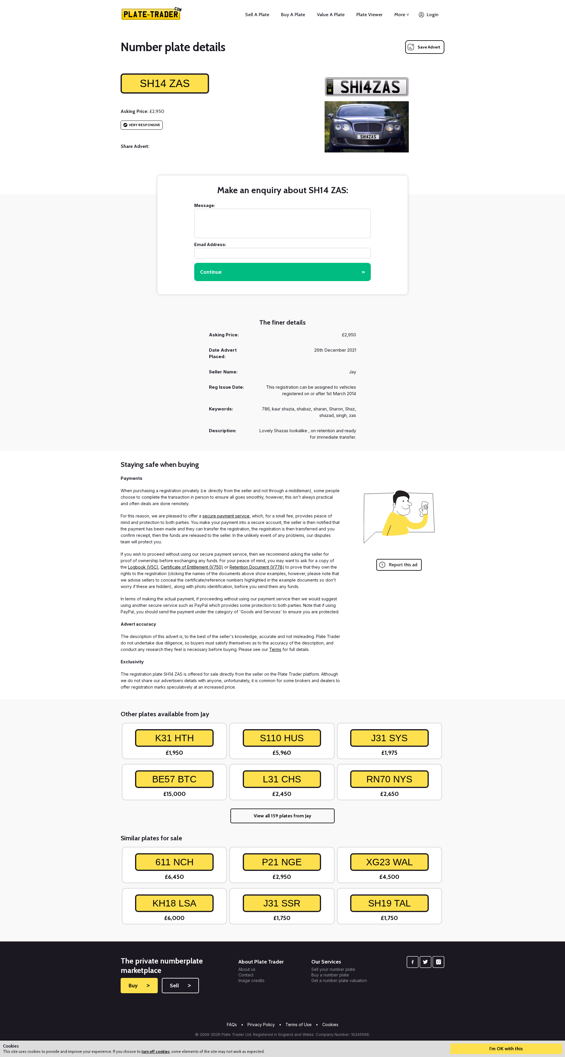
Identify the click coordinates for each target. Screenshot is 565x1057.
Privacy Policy (261, 1024)
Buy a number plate (330, 975)
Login (432, 14)
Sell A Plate (257, 14)
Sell (180, 985)
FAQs (232, 1024)
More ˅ (401, 14)
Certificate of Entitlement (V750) (192, 567)
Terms (275, 649)
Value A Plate (331, 14)
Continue (282, 272)
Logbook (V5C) (143, 567)
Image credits (251, 980)
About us (246, 969)
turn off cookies (156, 1051)
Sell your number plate (333, 969)
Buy (139, 985)
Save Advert (429, 47)
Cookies (330, 1024)
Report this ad (403, 564)
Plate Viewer (369, 14)
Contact (245, 975)
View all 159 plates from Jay (282, 816)
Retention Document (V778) (257, 567)
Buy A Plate (293, 14)
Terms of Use (298, 1024)
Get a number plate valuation (339, 980)
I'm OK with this (506, 1048)
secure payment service (226, 515)
